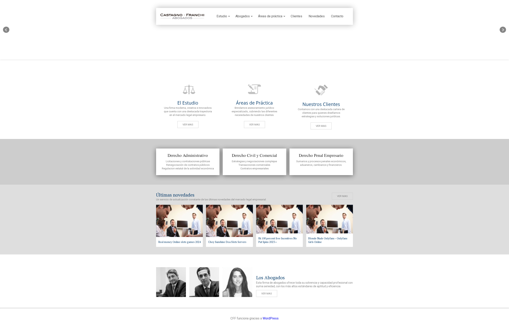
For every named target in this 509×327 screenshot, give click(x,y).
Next (503, 30)
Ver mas (188, 124)
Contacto (337, 16)
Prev (6, 30)
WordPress (271, 318)
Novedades (317, 16)
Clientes (296, 16)
